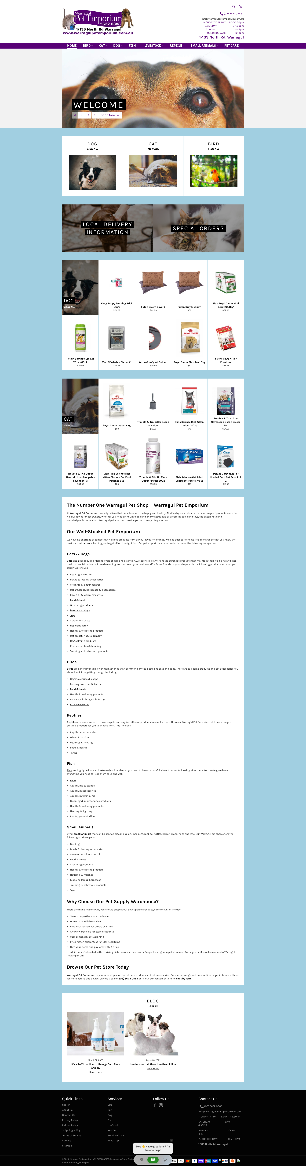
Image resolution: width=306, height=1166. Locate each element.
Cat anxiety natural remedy (86, 635)
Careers (66, 1140)
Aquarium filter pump (82, 795)
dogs (81, 560)
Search (66, 1104)
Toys (72, 615)
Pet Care (231, 45)
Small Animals (203, 45)
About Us (67, 1109)
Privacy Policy (70, 1120)
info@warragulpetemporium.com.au (222, 18)
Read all (153, 1005)
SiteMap (67, 1145)
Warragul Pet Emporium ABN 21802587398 (89, 1159)
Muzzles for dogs (80, 610)
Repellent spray (79, 625)
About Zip (113, 1140)
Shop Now (110, 115)
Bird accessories (79, 704)
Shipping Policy (71, 1130)
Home (71, 45)
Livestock (153, 45)
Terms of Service (71, 1135)
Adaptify (85, 1162)
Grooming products (81, 605)
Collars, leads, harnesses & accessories (93, 589)
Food (73, 780)
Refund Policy (70, 1125)
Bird (87, 45)
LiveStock (113, 1125)
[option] (153, 88)
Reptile (176, 45)
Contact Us (68, 1114)
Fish (133, 45)
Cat (102, 45)
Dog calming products (83, 640)
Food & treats (78, 600)
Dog (117, 45)
